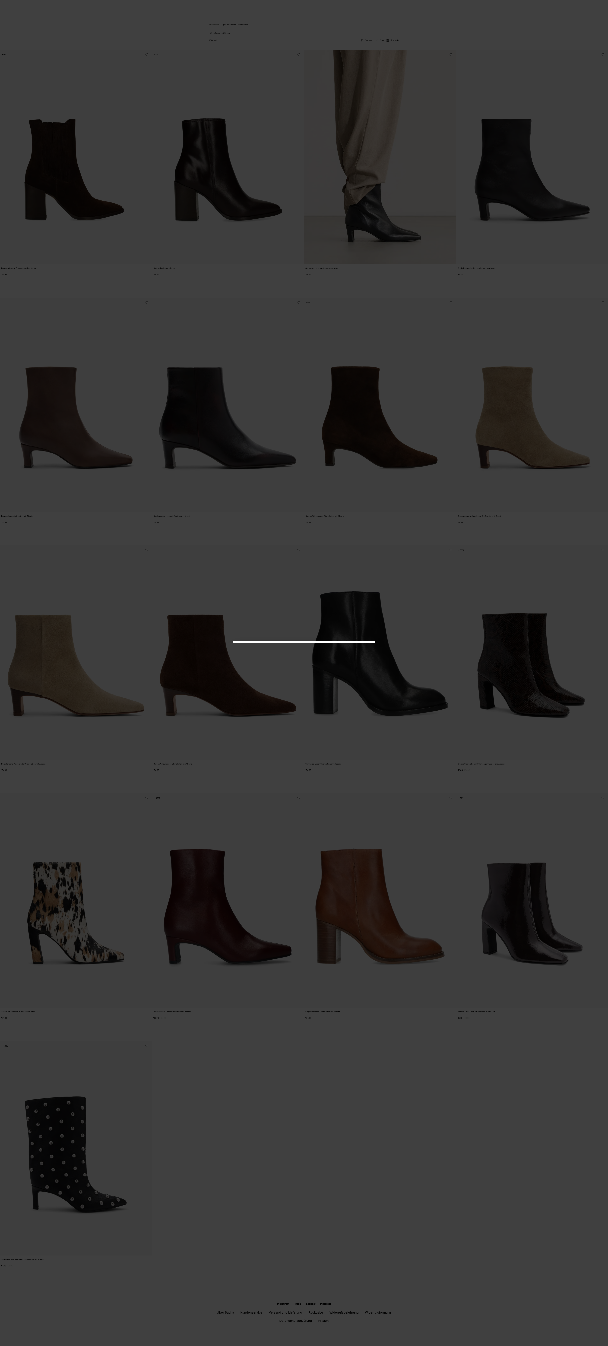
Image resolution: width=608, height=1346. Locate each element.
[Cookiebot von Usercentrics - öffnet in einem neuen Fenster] (358, 646)
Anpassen (302, 697)
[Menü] (603, 1315)
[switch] (597, 1334)
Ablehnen (350, 697)
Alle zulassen (258, 697)
